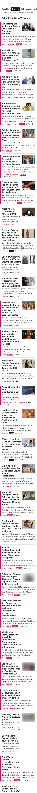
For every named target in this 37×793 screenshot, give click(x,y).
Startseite (4, 12)
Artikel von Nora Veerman (25, 12)
